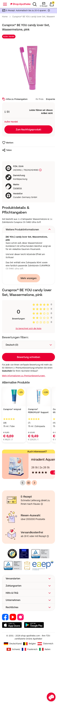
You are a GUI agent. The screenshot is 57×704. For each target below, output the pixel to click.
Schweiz (16, 649)
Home (5, 16)
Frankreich (32, 649)
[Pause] (28, 482)
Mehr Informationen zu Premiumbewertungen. (23, 376)
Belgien (32, 643)
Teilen (9, 150)
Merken (9, 143)
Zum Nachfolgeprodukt (28, 129)
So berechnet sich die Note (29, 328)
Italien (48, 649)
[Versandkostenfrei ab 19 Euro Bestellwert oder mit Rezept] (48, 536)
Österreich (48, 643)
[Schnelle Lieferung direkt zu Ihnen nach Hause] (42, 504)
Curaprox (17, 188)
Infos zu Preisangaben (16, 99)
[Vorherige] (22, 482)
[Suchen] (35, 4)
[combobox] (28, 345)
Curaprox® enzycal (12, 409)
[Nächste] (34, 482)
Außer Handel (8, 36)
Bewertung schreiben (28, 357)
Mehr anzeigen (29, 278)
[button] (28, 229)
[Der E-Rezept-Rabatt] (49, 11)
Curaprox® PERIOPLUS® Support (38, 411)
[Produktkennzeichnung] (40, 170)
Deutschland (15, 643)
